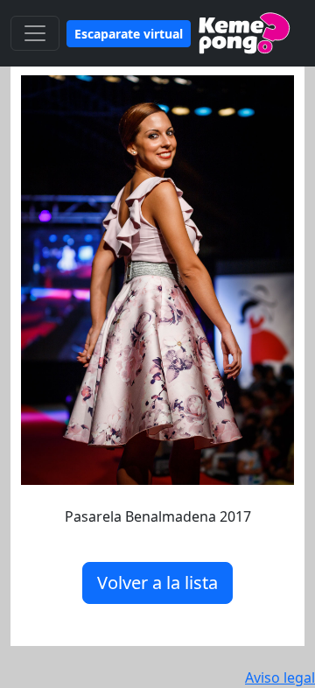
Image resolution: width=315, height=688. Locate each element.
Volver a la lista (157, 582)
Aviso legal (280, 677)
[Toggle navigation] (35, 33)
